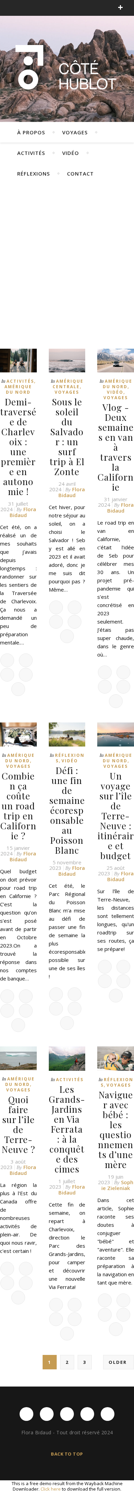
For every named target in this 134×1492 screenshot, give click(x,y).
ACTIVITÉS (31, 152)
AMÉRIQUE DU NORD (18, 389)
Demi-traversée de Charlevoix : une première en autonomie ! (18, 446)
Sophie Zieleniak (117, 1185)
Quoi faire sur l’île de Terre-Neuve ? (18, 1124)
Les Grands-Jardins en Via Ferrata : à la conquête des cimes (67, 1129)
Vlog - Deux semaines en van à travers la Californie (116, 447)
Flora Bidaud (23, 512)
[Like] (7, 660)
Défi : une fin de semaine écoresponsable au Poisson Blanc (67, 810)
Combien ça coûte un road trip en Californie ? (18, 806)
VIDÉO (70, 152)
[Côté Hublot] (67, 69)
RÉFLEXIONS (33, 173)
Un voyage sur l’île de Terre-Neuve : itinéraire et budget (116, 816)
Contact (80, 173)
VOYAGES (75, 132)
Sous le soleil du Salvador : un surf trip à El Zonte (67, 437)
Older (119, 1362)
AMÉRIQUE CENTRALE (68, 384)
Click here (51, 1489)
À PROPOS (31, 132)
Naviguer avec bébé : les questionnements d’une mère (115, 1129)
